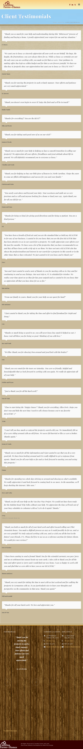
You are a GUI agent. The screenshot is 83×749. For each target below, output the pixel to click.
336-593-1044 (50, 641)
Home (55, 22)
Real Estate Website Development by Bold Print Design (37, 745)
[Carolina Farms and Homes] (8, 744)
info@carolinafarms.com (54, 647)
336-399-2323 (68, 641)
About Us (61, 22)
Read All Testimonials (10, 731)
